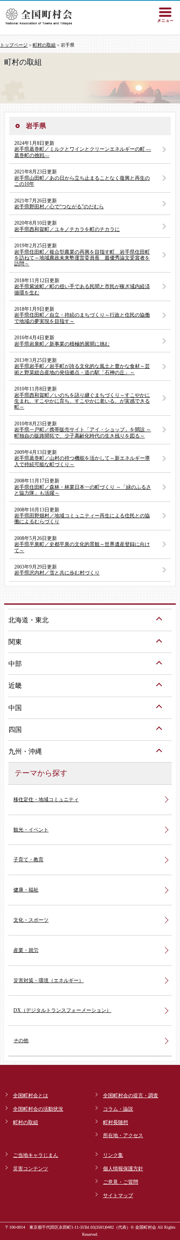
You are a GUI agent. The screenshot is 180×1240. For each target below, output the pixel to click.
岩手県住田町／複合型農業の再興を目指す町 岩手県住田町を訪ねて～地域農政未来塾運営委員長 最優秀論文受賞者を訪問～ (82, 258)
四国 (15, 729)
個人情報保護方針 (123, 1169)
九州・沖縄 (25, 751)
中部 (15, 663)
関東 (15, 641)
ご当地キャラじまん (35, 1155)
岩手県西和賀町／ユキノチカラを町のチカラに (67, 229)
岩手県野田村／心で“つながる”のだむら (59, 207)
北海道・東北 (28, 620)
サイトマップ (118, 1195)
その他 (20, 1040)
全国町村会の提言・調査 (130, 1095)
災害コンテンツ (30, 1169)
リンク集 (113, 1155)
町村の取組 (44, 44)
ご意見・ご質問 (120, 1182)
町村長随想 (115, 1122)
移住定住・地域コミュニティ (46, 799)
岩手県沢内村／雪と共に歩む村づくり (57, 573)
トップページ (14, 44)
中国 (15, 707)
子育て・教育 (28, 859)
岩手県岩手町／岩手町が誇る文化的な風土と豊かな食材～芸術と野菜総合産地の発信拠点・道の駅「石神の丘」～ (82, 369)
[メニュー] (165, 14)
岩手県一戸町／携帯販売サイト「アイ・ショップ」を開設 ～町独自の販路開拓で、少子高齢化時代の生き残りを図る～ (82, 432)
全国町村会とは (30, 1095)
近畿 (15, 685)
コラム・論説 (118, 1109)
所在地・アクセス (123, 1135)
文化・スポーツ (31, 920)
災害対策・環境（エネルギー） (48, 980)
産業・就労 (26, 950)
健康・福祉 (26, 890)
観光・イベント (31, 830)
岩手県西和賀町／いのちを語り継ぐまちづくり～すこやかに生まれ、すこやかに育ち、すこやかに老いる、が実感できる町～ (82, 401)
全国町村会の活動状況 (38, 1109)
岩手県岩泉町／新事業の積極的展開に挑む (62, 344)
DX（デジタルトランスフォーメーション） (62, 1010)
